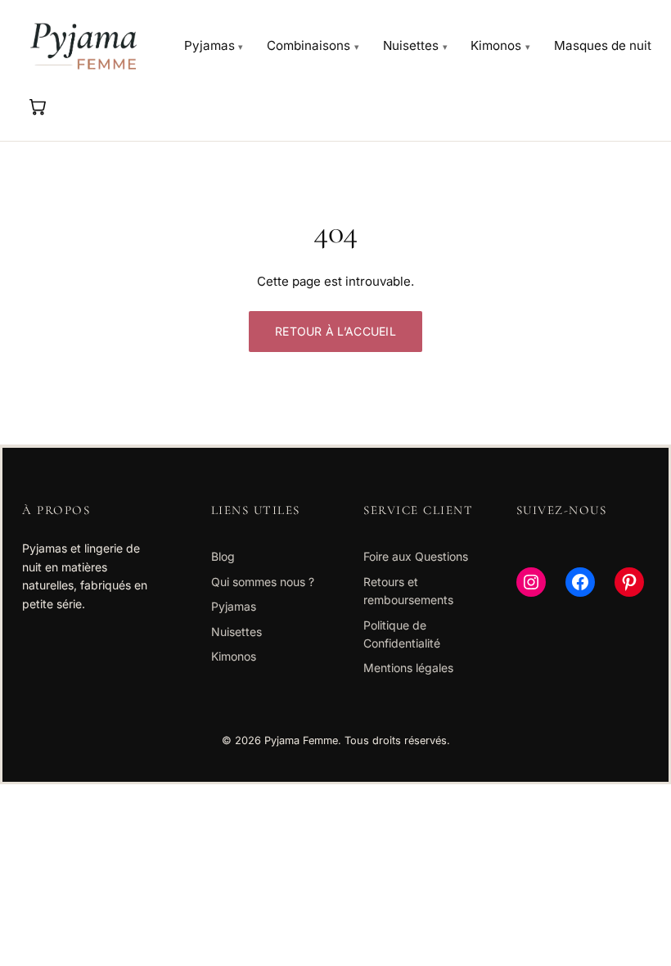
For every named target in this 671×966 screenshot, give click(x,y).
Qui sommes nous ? (262, 582)
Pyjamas (209, 45)
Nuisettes (411, 45)
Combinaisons (308, 45)
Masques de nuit (602, 45)
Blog (223, 556)
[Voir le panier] (36, 107)
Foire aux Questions (415, 556)
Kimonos (496, 45)
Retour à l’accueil (335, 331)
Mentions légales (408, 668)
